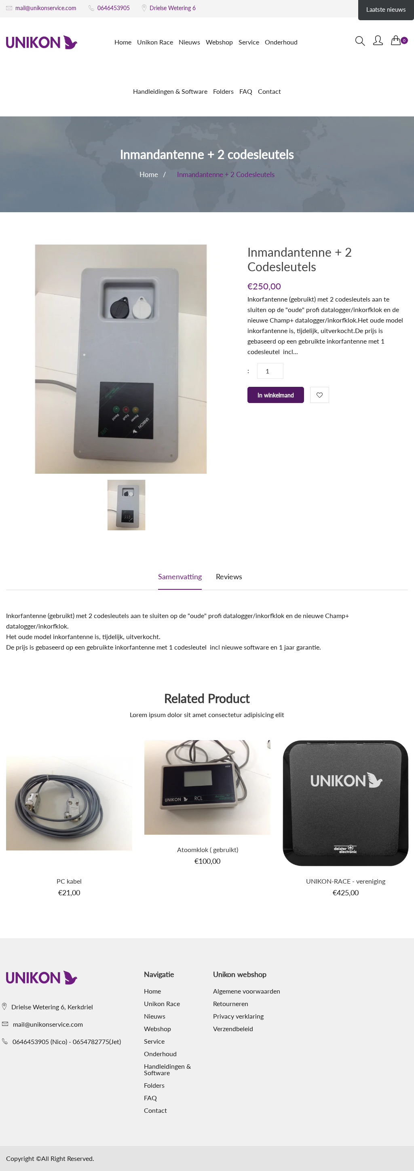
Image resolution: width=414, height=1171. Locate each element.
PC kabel (69, 881)
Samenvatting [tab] (180, 576)
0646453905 (113, 7)
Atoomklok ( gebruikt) (207, 849)
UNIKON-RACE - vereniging (345, 881)
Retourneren (230, 1003)
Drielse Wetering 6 (173, 7)
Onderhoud (281, 42)
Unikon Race (155, 42)
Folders (223, 91)
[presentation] (127, 506)
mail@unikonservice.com (45, 7)
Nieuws (189, 42)
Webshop (219, 42)
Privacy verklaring (238, 1016)
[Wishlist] (319, 395)
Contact (269, 91)
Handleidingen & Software (170, 91)
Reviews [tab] (229, 576)
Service (249, 42)
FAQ (245, 91)
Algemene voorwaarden (246, 991)
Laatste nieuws (386, 9)
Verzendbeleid (233, 1028)
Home (122, 42)
